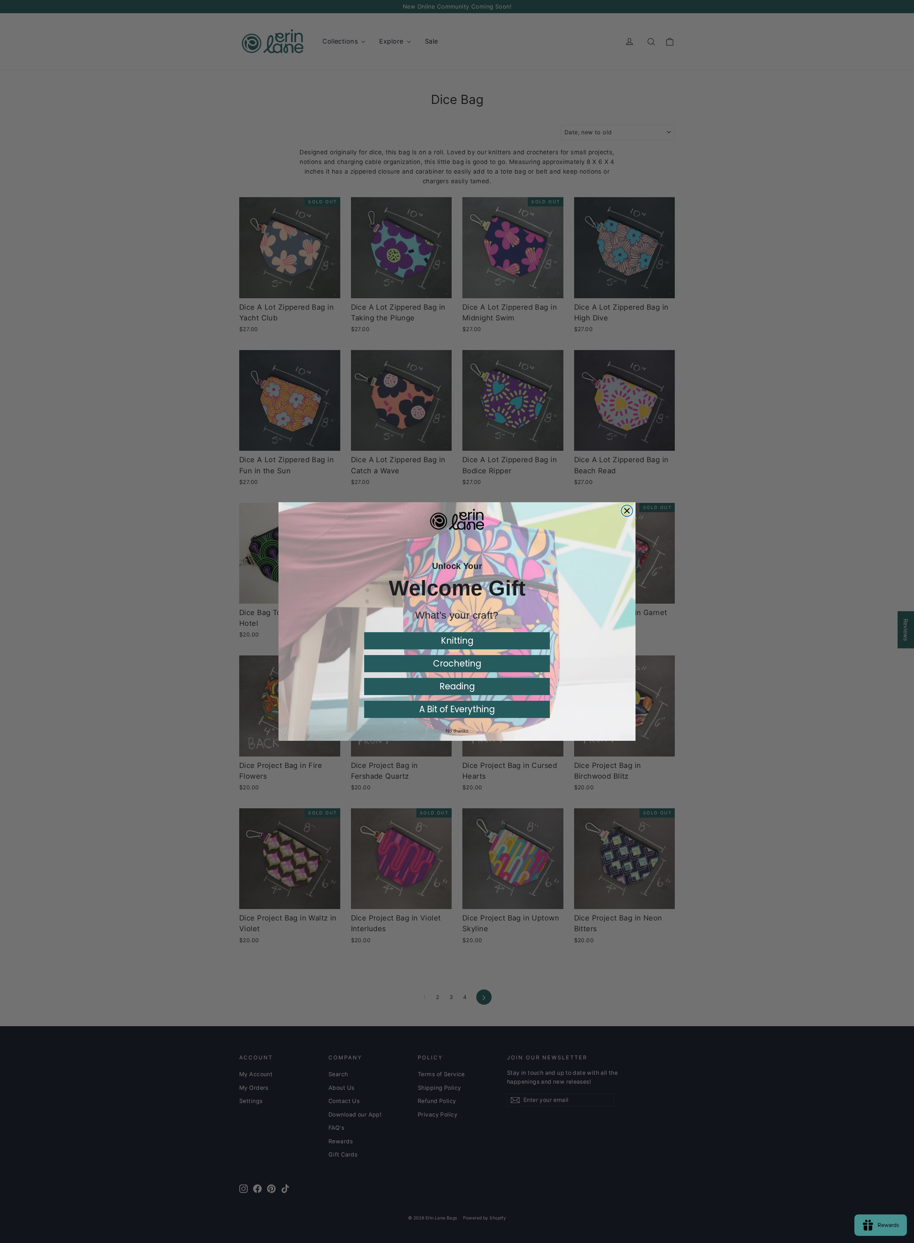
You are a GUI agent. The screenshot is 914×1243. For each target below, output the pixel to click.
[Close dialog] (627, 510)
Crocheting (457, 663)
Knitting (457, 641)
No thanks (457, 731)
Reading (457, 686)
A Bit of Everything (457, 709)
